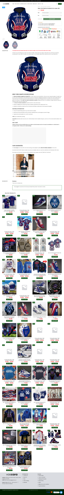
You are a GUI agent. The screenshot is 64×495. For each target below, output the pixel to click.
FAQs (24, 478)
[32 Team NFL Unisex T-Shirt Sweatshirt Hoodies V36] (55, 223)
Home (39, 6)
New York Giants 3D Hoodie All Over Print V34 (9, 424)
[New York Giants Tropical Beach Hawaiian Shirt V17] (24, 223)
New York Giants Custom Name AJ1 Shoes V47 (9, 467)
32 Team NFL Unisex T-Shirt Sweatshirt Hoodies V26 (9, 360)
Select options (9, 235)
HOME (13, 3)
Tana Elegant (16, 147)
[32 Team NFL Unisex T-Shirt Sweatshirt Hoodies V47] (24, 202)
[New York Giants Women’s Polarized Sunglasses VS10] (9, 437)
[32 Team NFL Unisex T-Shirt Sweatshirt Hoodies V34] (39, 330)
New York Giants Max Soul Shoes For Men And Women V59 (9, 403)
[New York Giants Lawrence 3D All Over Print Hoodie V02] (39, 394)
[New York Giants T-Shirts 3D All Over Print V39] (55, 309)
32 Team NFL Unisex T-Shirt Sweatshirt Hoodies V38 (54, 360)
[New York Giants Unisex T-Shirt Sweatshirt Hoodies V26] (39, 373)
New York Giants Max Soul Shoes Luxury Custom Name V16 (9, 339)
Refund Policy (41, 480)
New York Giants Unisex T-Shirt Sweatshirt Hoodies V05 (24, 275)
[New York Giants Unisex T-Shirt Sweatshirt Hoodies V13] (9, 373)
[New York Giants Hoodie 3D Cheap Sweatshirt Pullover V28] (24, 330)
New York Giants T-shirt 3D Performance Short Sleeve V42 (9, 211)
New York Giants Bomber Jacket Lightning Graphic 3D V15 (24, 467)
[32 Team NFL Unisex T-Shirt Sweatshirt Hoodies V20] (9, 223)
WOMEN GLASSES (35, 3)
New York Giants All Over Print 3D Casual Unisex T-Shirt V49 (54, 381)
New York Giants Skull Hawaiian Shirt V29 (54, 253)
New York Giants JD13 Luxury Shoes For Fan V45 (39, 317)
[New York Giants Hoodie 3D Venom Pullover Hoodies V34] (55, 202)
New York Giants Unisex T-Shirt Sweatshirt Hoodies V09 (9, 275)
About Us (25, 477)
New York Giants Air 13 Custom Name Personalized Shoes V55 (39, 296)
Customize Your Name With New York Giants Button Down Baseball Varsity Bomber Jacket (39, 446)
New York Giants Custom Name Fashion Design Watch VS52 (54, 296)
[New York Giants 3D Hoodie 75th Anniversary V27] (9, 287)
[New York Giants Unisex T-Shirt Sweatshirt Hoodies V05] (24, 266)
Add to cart (52, 19)
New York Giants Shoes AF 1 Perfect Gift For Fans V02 (39, 424)
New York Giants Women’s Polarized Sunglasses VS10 (9, 445)
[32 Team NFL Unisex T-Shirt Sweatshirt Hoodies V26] (9, 351)
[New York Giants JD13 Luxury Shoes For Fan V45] (39, 309)
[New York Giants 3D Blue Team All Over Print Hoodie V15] (9, 245)
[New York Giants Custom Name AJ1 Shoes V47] (9, 458)
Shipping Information (42, 478)
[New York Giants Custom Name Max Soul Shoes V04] (24, 309)
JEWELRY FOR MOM (29, 3)
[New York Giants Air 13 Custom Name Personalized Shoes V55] (39, 287)
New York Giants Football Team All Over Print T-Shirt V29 (24, 403)
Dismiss (42, 0)
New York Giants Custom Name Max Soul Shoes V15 (54, 275)
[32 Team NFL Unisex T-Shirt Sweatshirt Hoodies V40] (39, 351)
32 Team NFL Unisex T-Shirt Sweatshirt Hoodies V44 (24, 296)
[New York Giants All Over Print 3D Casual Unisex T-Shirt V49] (55, 373)
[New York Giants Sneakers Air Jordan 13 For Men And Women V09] (24, 373)
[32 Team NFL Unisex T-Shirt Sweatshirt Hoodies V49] (55, 415)
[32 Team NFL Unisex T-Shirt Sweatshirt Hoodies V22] (55, 330)
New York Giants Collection (45, 6)
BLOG (42, 3)
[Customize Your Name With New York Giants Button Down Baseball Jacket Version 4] (39, 266)
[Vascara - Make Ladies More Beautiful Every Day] (6, 4)
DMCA (40, 482)
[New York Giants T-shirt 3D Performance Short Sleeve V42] (9, 202)
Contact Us (25, 475)
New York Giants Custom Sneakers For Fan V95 (54, 445)
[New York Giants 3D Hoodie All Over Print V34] (9, 415)
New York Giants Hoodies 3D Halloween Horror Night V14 (9, 317)
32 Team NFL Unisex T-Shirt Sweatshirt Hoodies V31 (54, 403)
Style (38, 12)
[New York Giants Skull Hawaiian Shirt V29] (55, 245)
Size (38, 15)
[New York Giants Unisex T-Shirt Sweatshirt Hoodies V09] (9, 266)
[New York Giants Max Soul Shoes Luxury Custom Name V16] (9, 330)
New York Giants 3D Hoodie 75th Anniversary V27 (9, 296)
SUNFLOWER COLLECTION (23, 3)
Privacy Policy (41, 475)
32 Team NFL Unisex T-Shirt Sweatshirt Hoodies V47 (24, 211)
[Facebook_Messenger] (61, 492)
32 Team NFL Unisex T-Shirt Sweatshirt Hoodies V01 (39, 253)
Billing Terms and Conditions (44, 484)
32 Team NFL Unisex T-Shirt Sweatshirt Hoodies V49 (54, 424)
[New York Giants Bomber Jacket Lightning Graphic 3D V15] (24, 458)
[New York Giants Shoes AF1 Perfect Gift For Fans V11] (39, 202)
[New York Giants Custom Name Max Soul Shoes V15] (55, 266)
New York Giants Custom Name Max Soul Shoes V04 (24, 317)
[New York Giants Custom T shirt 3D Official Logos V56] (24, 437)
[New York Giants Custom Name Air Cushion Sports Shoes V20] (39, 223)
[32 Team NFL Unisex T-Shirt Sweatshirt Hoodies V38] (55, 351)
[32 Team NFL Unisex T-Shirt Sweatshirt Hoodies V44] (24, 287)
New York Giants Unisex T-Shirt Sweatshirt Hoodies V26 (39, 381)
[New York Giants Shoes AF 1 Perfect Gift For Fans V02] (39, 415)
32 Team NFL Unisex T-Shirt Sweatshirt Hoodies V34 (39, 339)
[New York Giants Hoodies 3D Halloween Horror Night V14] (9, 309)
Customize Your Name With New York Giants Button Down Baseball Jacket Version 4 (39, 275)
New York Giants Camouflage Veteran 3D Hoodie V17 (24, 253)
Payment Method (42, 485)
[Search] (56, 4)
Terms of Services (42, 477)
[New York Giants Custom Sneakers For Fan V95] (55, 437)
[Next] (34, 23)
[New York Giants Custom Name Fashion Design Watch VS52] (55, 287)
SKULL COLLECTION (17, 3)
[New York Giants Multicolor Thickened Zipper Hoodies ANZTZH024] (24, 415)
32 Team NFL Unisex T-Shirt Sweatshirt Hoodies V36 (54, 232)
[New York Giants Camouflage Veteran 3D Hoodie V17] (24, 245)
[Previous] (4, 23)
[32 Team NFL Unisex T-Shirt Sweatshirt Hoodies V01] (39, 245)
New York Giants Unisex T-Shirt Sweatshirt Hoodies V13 (9, 381)
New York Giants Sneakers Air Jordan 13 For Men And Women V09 (24, 381)
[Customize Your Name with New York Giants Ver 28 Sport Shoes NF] (24, 351)
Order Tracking (26, 480)
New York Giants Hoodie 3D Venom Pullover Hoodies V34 (54, 211)
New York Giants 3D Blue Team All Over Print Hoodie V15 (9, 253)
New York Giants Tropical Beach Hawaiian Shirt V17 (24, 232)
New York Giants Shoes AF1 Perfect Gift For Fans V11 (39, 211)
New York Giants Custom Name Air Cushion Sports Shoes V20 (39, 232)
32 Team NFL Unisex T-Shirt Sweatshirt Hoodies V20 (9, 232)
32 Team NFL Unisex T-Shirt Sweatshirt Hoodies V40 (39, 360)
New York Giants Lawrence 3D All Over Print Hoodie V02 (39, 403)
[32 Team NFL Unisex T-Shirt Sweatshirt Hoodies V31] (55, 394)
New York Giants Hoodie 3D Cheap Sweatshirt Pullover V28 (24, 339)
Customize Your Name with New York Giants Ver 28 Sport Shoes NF (24, 360)
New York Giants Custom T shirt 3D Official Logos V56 (24, 445)
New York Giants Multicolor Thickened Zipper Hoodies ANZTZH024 (24, 424)
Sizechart (25, 482)
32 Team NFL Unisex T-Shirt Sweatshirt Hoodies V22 (54, 339)
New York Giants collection (46, 147)
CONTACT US (39, 3)
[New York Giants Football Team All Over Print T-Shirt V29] (24, 394)
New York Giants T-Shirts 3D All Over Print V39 (54, 317)
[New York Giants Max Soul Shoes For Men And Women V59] (9, 394)
